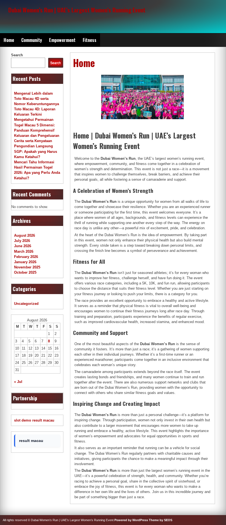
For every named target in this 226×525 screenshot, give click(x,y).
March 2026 (23, 251)
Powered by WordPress (131, 520)
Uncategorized (26, 304)
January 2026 (25, 262)
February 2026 (26, 257)
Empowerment (62, 40)
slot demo (22, 420)
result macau (43, 420)
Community (31, 40)
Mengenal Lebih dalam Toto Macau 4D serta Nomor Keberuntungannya (36, 98)
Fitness (89, 40)
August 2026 (24, 235)
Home (9, 40)
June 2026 (22, 246)
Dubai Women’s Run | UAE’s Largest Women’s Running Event (76, 10)
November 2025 (27, 267)
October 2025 (25, 272)
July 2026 (22, 241)
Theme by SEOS (160, 520)
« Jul (18, 382)
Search (17, 55)
